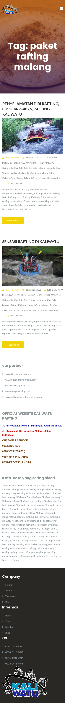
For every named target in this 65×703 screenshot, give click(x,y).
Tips (7, 621)
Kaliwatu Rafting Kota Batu (15, 168)
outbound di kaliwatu (37, 516)
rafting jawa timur (46, 536)
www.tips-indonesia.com (18, 373)
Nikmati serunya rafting (40, 300)
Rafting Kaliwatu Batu (37, 173)
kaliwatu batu (44, 493)
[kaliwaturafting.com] (9, 8)
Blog (7, 601)
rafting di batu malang (13, 532)
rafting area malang (47, 524)
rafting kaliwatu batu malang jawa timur (37, 544)
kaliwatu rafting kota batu (23, 508)
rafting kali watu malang (41, 548)
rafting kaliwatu (10, 540)
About (8, 590)
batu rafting (32, 485)
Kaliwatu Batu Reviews (29, 497)
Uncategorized (54, 178)
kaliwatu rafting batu (32, 501)
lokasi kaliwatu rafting (23, 512)
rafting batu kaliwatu (28, 528)
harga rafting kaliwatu (23, 493)
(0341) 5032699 (13, 646)
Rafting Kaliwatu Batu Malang (30, 310)
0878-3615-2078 (14, 652)
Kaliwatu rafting (10, 501)
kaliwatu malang (51, 497)
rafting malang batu (12, 552)
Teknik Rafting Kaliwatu (35, 178)
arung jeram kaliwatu (13, 485)
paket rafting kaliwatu (22, 524)
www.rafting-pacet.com (17, 385)
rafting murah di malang (31, 556)
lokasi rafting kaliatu (13, 516)
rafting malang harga (35, 552)
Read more (13, 220)
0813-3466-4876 (14, 663)
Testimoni (10, 596)
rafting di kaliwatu (36, 532)
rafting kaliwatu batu (32, 540)
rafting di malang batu (23, 536)
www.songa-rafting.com (17, 391)
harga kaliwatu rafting (24, 489)
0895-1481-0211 (14, 657)
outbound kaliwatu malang (27, 520)
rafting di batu (48, 528)
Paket (8, 615)
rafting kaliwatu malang (14, 548)
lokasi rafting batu (46, 512)
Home (8, 584)
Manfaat (9, 627)
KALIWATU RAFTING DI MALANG (37, 162)
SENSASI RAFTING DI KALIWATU (30, 241)
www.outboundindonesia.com (20, 379)
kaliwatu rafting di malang (30, 505)
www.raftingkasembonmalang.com (23, 396)
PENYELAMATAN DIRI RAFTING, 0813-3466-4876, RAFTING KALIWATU (30, 108)
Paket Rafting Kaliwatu (38, 305)
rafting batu (8, 528)
